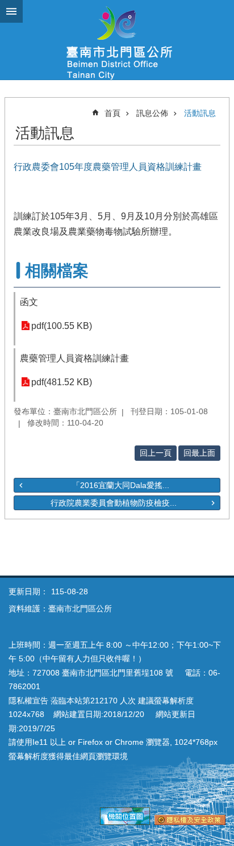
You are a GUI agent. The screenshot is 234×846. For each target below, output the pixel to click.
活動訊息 (200, 113)
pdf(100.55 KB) (61, 326)
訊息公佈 (152, 113)
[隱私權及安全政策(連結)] (189, 822)
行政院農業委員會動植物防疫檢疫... (114, 502)
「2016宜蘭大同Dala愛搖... (120, 485)
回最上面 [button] (199, 452)
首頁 (112, 113)
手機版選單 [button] (11, 11)
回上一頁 (156, 452)
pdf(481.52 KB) (61, 382)
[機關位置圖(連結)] (125, 822)
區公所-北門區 (117, 40)
